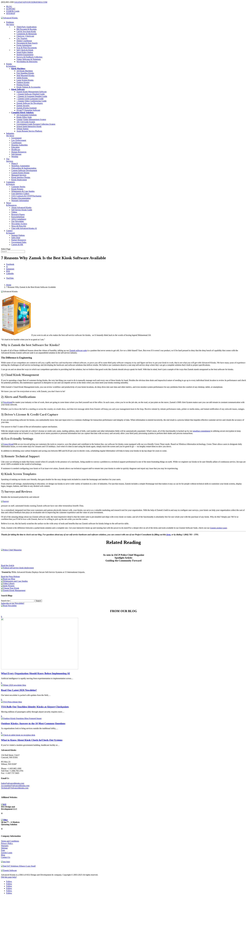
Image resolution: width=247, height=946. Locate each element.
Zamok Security (22, 105)
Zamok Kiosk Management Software (31, 92)
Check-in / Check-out (25, 36)
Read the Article (7, 565)
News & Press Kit (18, 226)
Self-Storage (16, 154)
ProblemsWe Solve (10, 23)
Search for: (5, 601)
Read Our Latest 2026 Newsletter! (19, 690)
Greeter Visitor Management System (31, 119)
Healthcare (15, 149)
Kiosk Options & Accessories (28, 87)
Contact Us (5, 857)
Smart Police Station (24, 52)
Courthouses (16, 143)
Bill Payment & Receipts (26, 29)
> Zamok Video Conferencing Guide (31, 101)
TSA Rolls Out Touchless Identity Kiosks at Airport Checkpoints (35, 706)
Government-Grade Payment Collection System (35, 124)
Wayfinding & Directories (26, 61)
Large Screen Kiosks (24, 80)
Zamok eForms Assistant (26, 108)
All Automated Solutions (26, 115)
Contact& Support (10, 232)
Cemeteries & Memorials (26, 34)
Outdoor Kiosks (22, 82)
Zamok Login (6, 853)
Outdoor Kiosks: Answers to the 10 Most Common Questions (33, 723)
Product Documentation (21, 198)
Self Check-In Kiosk (24, 50)
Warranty (4, 846)
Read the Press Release (10, 576)
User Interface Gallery (20, 193)
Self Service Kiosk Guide (21, 210)
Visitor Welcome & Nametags (28, 59)
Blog (3, 855)
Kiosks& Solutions (11, 65)
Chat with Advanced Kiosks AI (24, 228)
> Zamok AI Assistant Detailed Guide (31, 96)
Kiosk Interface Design (20, 177)
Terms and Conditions (10, 841)
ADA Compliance (18, 219)
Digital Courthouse (24, 41)
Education (15, 147)
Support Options (18, 235)
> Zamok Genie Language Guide (29, 99)
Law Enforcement (18, 140)
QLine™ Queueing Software (28, 110)
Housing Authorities (19, 145)
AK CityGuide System (25, 122)
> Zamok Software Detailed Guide (30, 94)
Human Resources (18, 152)
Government (16, 138)
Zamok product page (218, 528)
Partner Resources (18, 240)
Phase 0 (14, 163)
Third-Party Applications (26, 27)
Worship (14, 156)
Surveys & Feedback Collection (29, 57)
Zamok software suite (78, 350)
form (168, 534)
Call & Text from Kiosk (26, 31)
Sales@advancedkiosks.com (12, 783)
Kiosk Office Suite (24, 117)
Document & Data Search (26, 43)
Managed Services (18, 175)
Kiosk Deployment (19, 180)
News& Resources (11, 204)
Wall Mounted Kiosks (25, 75)
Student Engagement (24, 55)
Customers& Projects (10, 183)
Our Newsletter (17, 221)
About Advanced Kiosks (21, 207)
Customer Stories (18, 187)
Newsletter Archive (19, 224)
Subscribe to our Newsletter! (12, 603)
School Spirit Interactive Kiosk (28, 126)
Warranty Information (20, 200)
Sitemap (4, 848)
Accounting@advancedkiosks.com (15, 786)
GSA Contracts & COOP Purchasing (26, 196)
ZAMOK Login (12, 11)
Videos (14, 212)
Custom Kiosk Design (20, 173)
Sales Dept (15, 237)
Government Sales (18, 242)
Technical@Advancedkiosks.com (14, 788)
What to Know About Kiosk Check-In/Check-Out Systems (31, 740)
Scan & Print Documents (26, 48)
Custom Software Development (24, 170)
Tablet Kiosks (22, 78)
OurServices (9, 160)
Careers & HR (17, 244)
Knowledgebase (17, 217)
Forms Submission (24, 45)
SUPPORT (10, 9)
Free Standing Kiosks (25, 73)
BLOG (9, 6)
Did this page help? (9, 877)
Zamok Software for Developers (29, 103)
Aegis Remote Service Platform (29, 131)
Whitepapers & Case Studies (22, 191)
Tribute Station (22, 129)
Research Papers (18, 214)
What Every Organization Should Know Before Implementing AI (35, 673)
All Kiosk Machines (24, 71)
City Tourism (21, 38)
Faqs (3, 850)
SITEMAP (10, 13)
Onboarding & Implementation (23, 168)
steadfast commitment (201, 431)
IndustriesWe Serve (10, 134)
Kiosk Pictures (17, 189)
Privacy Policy (7, 843)
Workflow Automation (20, 166)
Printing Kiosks (22, 85)
